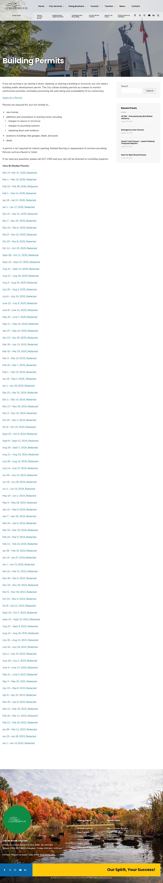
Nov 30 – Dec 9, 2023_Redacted (19, 578)
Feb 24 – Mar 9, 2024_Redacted (19, 537)
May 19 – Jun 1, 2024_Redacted (19, 495)
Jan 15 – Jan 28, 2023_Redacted (19, 736)
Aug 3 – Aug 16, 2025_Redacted (20, 282)
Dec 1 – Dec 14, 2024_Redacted (19, 399)
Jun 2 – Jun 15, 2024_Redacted (19, 488)
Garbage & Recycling (88, 847)
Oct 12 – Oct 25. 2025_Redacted (20, 248)
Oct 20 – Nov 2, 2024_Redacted (19, 420)
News (122, 6)
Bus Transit (83, 832)
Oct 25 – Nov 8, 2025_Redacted (19, 241)
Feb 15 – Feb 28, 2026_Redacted (20, 186)
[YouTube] (149, 15)
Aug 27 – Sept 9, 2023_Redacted (20, 626)
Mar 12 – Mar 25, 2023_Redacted (20, 708)
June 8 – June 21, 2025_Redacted (20, 310)
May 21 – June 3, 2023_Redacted (20, 674)
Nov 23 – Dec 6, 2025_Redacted (19, 227)
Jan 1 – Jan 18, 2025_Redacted (19, 385)
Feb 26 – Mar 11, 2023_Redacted (20, 715)
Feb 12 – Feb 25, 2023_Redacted (20, 722)
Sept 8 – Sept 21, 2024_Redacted (20, 440)
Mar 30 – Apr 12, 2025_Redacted (20, 344)
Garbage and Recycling (77, 16)
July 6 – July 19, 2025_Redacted (19, 296)
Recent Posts (129, 108)
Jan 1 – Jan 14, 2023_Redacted (19, 743)
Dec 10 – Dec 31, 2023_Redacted (20, 571)
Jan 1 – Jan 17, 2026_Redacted (19, 207)
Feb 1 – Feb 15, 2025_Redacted (19, 372)
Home (41, 6)
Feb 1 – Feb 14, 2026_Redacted (19, 193)
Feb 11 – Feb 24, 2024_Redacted (20, 543)
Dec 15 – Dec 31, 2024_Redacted (20, 392)
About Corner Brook (40, 16)
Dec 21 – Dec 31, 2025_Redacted (20, 213)
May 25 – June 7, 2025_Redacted (20, 317)
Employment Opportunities (58, 16)
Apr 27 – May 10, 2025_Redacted (20, 330)
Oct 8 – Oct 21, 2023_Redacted (19, 605)
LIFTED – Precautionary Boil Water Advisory (137, 117)
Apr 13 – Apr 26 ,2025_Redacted (20, 337)
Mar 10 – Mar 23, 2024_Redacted (20, 530)
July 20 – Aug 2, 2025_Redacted (20, 289)
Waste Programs (86, 839)
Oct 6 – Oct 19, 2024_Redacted (19, 427)
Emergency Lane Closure (132, 130)
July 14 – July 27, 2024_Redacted (20, 468)
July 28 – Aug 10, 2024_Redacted (21, 461)
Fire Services (113, 843)
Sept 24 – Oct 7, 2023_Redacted (20, 612)
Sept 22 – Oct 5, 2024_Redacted (20, 433)
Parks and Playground (88, 836)
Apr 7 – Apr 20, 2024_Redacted (19, 516)
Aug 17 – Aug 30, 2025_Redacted (21, 275)
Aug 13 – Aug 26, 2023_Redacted (21, 633)
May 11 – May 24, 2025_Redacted (20, 323)
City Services (55, 6)
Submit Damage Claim (118, 846)
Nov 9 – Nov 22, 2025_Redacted (20, 234)
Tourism (109, 6)
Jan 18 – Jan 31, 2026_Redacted (19, 200)
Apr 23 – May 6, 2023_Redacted (20, 688)
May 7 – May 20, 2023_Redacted (20, 681)
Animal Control (85, 828)
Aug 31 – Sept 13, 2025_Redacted (21, 268)
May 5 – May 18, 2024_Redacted (20, 502)
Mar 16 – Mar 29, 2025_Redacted (20, 351)
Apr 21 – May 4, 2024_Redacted (20, 509)
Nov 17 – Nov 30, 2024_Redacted (20, 406)
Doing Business (76, 6)
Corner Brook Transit (94, 16)
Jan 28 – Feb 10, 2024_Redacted (20, 550)
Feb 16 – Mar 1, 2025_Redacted (19, 365)
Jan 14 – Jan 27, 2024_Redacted (20, 557)
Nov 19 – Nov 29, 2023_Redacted (20, 585)
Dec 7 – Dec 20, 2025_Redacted (19, 220)
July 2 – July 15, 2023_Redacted (19, 653)
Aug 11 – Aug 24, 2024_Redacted (21, 454)
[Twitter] (140, 15)
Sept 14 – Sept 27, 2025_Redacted (21, 262)
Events (81, 851)
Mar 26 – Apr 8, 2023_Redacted (19, 701)
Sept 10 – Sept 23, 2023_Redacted (21, 619)
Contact (135, 6)
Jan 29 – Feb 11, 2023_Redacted (20, 729)
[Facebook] (135, 15)
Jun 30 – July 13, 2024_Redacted (20, 475)
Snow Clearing (85, 843)
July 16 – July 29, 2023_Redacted (20, 647)
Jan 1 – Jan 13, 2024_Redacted (19, 564)
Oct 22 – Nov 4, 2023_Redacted (19, 598)
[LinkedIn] (153, 15)
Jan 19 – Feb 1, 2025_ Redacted (19, 378)
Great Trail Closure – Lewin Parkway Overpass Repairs (138, 142)
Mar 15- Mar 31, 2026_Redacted (20, 172)
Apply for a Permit (12, 97)
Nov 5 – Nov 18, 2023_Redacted (20, 591)
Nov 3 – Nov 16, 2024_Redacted (20, 413)
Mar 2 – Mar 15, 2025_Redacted (19, 358)
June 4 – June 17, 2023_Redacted (20, 667)
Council (94, 6)
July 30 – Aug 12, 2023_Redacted (20, 640)
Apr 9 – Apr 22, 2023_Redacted (19, 695)
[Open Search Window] (158, 15)
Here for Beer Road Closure (133, 155)
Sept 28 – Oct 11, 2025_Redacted (20, 255)
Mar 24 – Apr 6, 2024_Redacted (19, 523)
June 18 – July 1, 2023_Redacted (20, 660)
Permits (14, 53)
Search (124, 86)
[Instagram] (144, 15)
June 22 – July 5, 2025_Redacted (20, 303)
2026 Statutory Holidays (124, 16)
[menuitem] (56, 6)
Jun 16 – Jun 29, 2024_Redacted (20, 481)
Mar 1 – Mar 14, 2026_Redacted (19, 179)
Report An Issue (108, 16)
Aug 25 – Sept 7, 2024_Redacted (20, 447)
